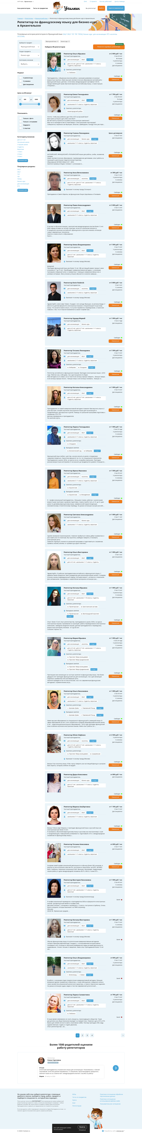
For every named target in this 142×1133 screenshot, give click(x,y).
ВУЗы (74, 1094)
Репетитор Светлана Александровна (78, 515)
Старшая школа (22, 144)
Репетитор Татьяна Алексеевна (76, 844)
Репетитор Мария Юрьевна (75, 638)
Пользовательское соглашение (110, 1104)
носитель (113, 34)
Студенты (20, 147)
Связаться (115, 79)
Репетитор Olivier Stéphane (74, 735)
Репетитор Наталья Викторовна (77, 920)
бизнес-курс (87, 34)
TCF (73, 34)
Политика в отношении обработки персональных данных (111, 1095)
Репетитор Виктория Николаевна (77, 880)
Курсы (74, 1100)
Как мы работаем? (106, 1)
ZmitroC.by (120, 1131)
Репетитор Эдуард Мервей (74, 318)
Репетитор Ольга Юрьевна (74, 54)
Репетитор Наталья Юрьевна (75, 588)
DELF (69, 34)
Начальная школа (23, 142)
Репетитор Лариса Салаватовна (77, 995)
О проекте (93, 1)
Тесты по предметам (79, 1097)
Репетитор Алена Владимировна (77, 245)
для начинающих (99, 34)
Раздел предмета (25, 51)
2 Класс (19, 154)
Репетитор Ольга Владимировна (77, 958)
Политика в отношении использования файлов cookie (110, 1100)
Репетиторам (76, 1106)
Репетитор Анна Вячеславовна (76, 173)
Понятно (82, 1127)
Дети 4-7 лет (21, 140)
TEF (76, 34)
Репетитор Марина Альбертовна (77, 807)
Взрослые (20, 149)
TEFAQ (80, 34)
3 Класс (19, 156)
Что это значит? (58, 1129)
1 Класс (19, 152)
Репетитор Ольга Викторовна (76, 552)
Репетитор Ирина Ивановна (75, 471)
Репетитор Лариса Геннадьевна (77, 427)
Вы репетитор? (91, 8)
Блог (85, 1)
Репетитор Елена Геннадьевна (76, 94)
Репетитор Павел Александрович (77, 205)
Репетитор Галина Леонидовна (76, 133)
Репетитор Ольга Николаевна (76, 691)
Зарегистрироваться (115, 8)
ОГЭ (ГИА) (21, 36)
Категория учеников (26, 60)
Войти (101, 8)
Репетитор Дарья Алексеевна (75, 774)
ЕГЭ (108, 34)
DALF (65, 34)
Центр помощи (120, 1)
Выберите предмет (25, 43)
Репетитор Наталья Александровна (78, 387)
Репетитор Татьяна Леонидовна (77, 350)
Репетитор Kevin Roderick (74, 283)
